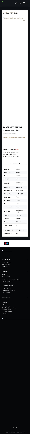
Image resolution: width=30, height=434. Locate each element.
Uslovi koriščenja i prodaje (9, 308)
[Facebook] (13, 427)
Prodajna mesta (6, 306)
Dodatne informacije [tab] (15, 163)
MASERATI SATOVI (14, 156)
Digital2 (22, 432)
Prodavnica (5, 302)
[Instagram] (16, 427)
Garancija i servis (6, 310)
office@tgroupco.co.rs (8, 285)
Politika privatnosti (7, 311)
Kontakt (4, 313)
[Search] (16, 3)
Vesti (3, 304)
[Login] (20, 3)
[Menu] (27, 3)
